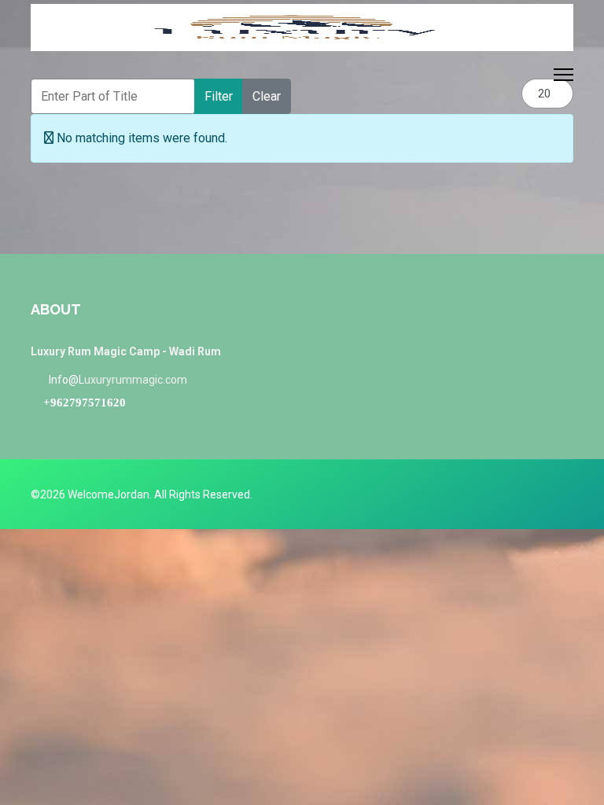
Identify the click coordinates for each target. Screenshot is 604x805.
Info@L (66, 379)
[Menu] (563, 74)
